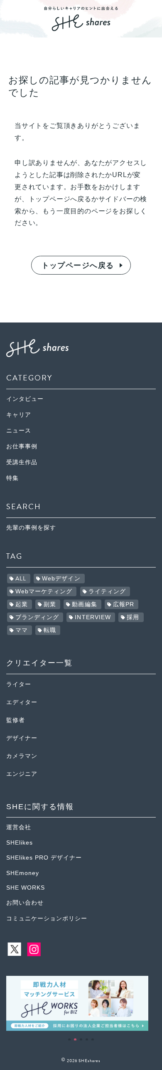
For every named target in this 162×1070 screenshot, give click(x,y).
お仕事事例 (21, 446)
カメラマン (21, 756)
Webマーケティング (44, 591)
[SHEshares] (81, 28)
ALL (20, 578)
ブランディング (37, 617)
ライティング (107, 591)
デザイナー (21, 738)
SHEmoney (22, 873)
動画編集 (84, 604)
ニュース (18, 431)
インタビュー (25, 399)
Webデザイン (61, 578)
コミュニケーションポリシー (46, 918)
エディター (21, 702)
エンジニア (21, 774)
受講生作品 (21, 462)
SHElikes (19, 843)
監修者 (15, 720)
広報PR (123, 604)
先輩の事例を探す (31, 528)
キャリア (18, 415)
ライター (18, 684)
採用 (133, 617)
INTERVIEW (93, 617)
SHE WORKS (25, 888)
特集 (12, 478)
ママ (21, 630)
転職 (50, 630)
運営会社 (18, 827)
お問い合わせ (25, 903)
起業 (21, 604)
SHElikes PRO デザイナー (44, 858)
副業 (50, 604)
